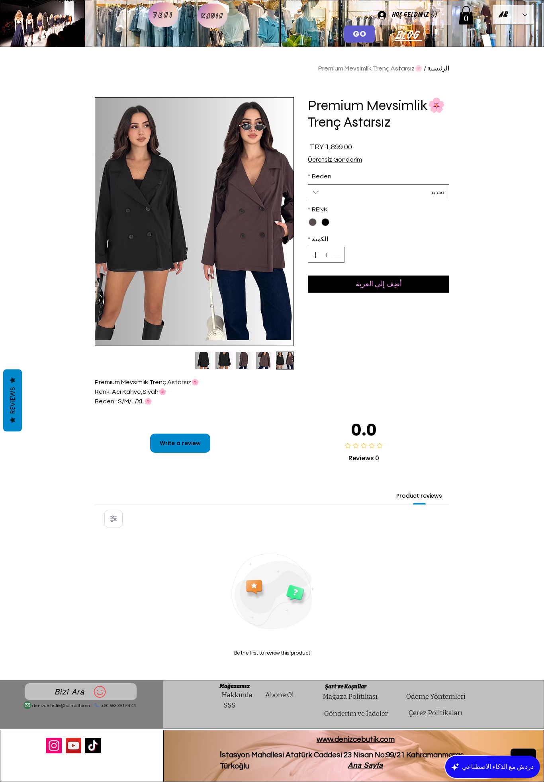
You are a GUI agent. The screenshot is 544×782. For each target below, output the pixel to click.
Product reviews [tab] (419, 496)
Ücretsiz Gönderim (335, 159)
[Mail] (27, 705)
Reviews (12, 400)
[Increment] (314, 254)
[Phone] (97, 705)
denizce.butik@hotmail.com (61, 706)
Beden (319, 176)
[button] (466, 15)
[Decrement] (337, 254)
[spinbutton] (326, 254)
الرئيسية (438, 68)
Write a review (180, 443)
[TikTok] (93, 745)
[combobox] (378, 192)
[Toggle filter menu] (113, 519)
